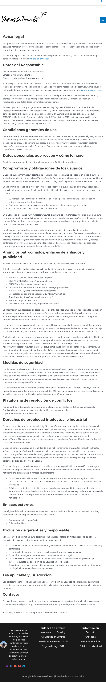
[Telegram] (23, 666)
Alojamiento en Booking (52, 632)
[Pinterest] (19, 666)
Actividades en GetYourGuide (53, 641)
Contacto (90, 632)
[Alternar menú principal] (103, 20)
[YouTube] (15, 666)
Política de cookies (90, 641)
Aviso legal (90, 636)
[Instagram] (7, 666)
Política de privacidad (39, 58)
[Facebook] (11, 666)
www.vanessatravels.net (91, 89)
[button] (102, 1)
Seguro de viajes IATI (53, 646)
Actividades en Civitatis (53, 636)
